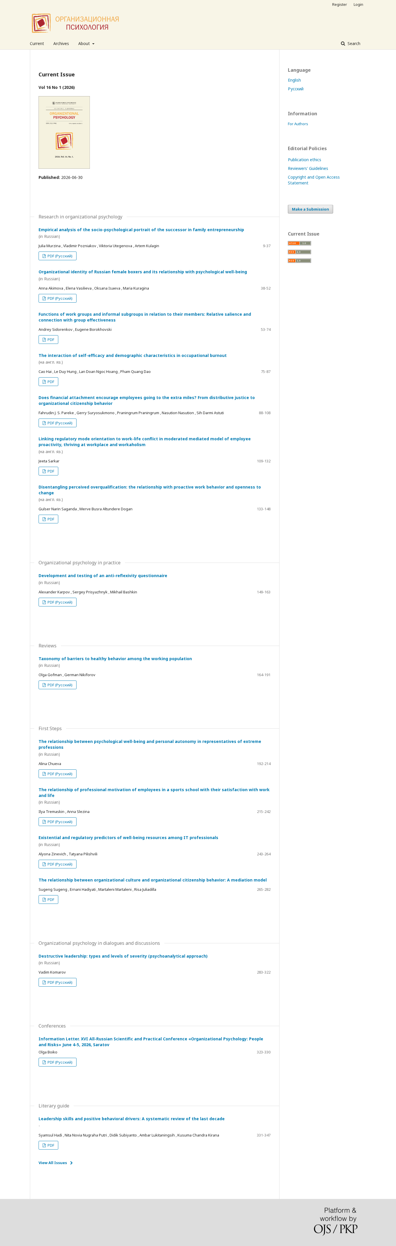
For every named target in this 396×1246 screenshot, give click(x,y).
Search (353, 43)
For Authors (298, 123)
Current (37, 43)
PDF (50, 339)
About (84, 43)
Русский (296, 88)
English (294, 80)
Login (358, 4)
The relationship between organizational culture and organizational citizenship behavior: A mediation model (153, 880)
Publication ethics (304, 159)
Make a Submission (310, 209)
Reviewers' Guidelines (308, 168)
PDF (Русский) (59, 255)
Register (339, 4)
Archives (61, 43)
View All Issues (53, 1162)
